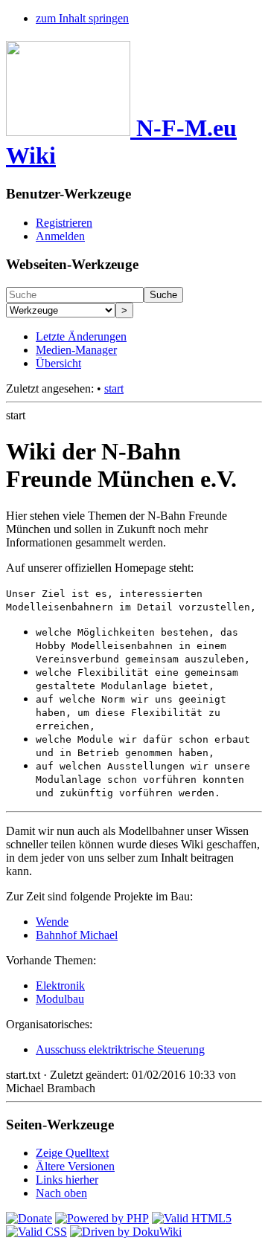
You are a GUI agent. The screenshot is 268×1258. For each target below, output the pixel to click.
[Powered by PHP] (102, 1218)
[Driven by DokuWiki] (126, 1231)
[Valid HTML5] (192, 1218)
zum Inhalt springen (82, 18)
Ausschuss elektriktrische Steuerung (120, 1049)
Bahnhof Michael (77, 935)
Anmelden (60, 236)
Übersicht (58, 363)
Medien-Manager (76, 349)
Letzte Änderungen (81, 336)
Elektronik (60, 985)
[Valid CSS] (36, 1231)
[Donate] (29, 1218)
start (114, 388)
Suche (163, 294)
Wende (52, 921)
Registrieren (64, 222)
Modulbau (60, 999)
